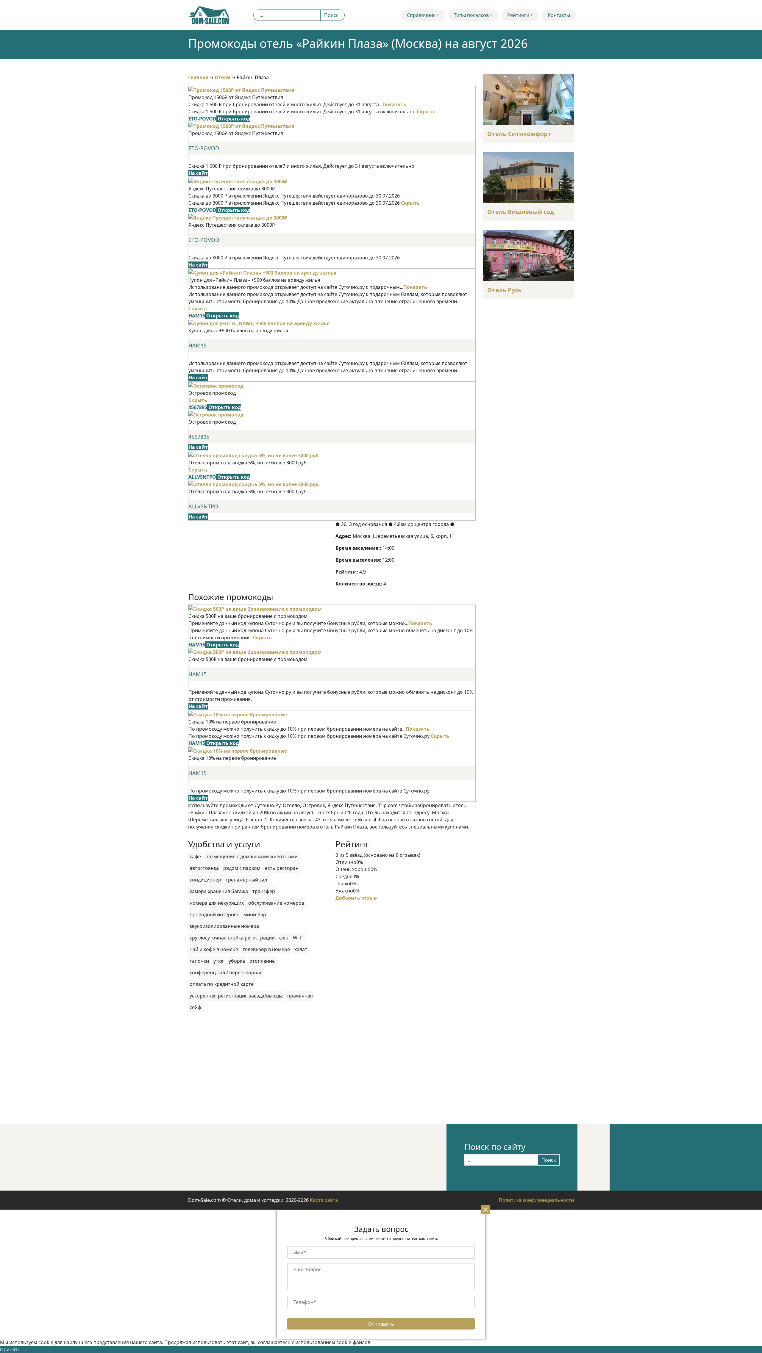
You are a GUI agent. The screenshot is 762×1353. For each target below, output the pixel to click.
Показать (394, 104)
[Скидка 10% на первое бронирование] (237, 714)
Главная (198, 77)
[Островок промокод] (215, 385)
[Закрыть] (485, 1209)
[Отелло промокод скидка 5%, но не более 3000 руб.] (254, 455)
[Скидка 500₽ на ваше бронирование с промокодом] (255, 608)
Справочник (421, 15)
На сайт (198, 173)
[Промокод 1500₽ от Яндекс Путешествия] (241, 89)
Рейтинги (518, 15)
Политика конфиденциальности (536, 1200)
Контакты (559, 15)
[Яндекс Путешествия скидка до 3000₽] (237, 181)
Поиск (331, 15)
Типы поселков (471, 15)
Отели (222, 77)
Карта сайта (324, 1200)
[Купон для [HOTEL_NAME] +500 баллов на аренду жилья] (259, 323)
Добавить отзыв (356, 898)
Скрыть (426, 111)
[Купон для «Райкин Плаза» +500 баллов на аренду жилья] (262, 272)
